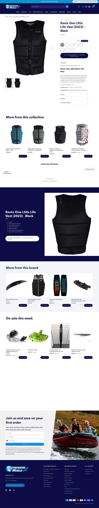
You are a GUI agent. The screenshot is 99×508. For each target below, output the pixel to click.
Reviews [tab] (6, 172)
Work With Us (47, 486)
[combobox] (49, 6)
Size (82, 41)
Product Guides (68, 473)
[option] (30, 48)
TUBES (46, 12)
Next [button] (52, 48)
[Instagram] (14, 490)
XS (62, 44)
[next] (89, 140)
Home (6, 16)
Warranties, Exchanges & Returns (52, 469)
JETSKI (74, 12)
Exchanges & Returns (65, 102)
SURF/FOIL (24, 12)
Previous (28, 1)
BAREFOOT (62, 12)
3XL (67, 49)
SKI (30, 12)
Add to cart (23, 156)
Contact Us (46, 471)
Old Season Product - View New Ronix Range (74, 55)
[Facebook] (6, 490)
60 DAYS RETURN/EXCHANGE (49, 1)
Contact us (87, 473)
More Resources (68, 491)
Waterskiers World (81, 503)
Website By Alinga (90, 503)
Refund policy (47, 484)
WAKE (18, 12)
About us (46, 480)
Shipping (62, 98)
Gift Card (67, 469)
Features (62, 94)
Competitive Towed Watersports (72, 489)
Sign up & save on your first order (85, 1)
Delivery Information (48, 473)
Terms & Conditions (48, 478)
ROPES (69, 12)
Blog (66, 486)
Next (70, 1)
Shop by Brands (68, 493)
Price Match (67, 484)
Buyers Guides (68, 480)
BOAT (79, 12)
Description (63, 63)
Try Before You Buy (69, 482)
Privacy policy (47, 476)
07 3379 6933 (12, 480)
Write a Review (90, 169)
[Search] (67, 6)
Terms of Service (48, 482)
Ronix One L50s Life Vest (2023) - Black (19, 16)
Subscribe (24, 444)
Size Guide (84, 41)
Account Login (88, 469)
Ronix (61, 20)
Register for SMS (89, 471)
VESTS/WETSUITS (38, 12)
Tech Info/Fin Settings (70, 471)
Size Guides (67, 476)
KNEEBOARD (53, 12)
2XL (62, 49)
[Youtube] (10, 490)
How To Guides (68, 478)
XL (80, 44)
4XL (72, 49)
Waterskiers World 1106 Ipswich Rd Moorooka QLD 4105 (19, 478)
